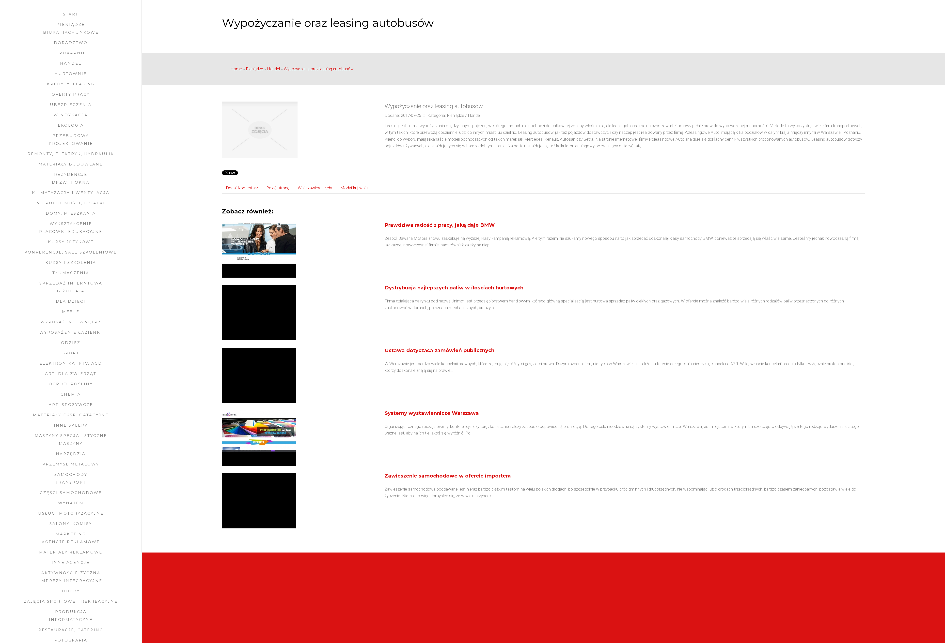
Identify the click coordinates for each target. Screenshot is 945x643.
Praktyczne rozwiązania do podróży (579, 598)
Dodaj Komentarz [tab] (242, 187)
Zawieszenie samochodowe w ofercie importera (448, 476)
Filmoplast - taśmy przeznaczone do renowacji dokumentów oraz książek (288, 591)
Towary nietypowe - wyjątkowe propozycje (585, 611)
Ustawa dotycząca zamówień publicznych (439, 350)
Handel (273, 68)
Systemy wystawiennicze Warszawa (432, 413)
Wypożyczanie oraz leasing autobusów (319, 68)
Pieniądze (254, 68)
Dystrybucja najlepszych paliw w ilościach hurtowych (454, 288)
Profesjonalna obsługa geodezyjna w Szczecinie (265, 604)
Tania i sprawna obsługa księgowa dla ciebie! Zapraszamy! (274, 611)
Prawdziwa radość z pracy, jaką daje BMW (440, 225)
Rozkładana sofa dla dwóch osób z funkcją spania (592, 604)
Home (236, 68)
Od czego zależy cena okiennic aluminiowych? (263, 617)
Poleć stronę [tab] (277, 187)
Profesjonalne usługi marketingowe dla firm (586, 617)
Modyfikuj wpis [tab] (354, 187)
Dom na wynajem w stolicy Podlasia (580, 591)
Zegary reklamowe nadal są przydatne (256, 598)
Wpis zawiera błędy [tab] (315, 187)
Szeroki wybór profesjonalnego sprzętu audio (262, 584)
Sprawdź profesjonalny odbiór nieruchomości (588, 584)
